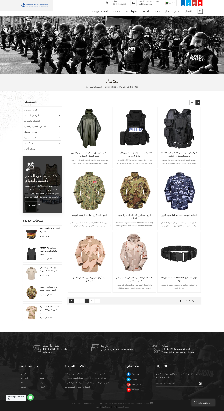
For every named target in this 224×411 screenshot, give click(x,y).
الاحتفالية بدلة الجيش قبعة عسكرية (50, 230)
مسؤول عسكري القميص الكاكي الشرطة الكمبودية (49, 269)
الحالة (42, 373)
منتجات (116, 11)
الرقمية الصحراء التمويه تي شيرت (78, 378)
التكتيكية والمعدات (32, 121)
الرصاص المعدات (31, 115)
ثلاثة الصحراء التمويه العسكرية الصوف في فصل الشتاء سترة (134, 279)
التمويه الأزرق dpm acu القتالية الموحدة (179, 215)
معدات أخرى (29, 149)
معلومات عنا (132, 11)
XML (114, 407)
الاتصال (188, 11)
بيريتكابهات (28, 143)
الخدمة (146, 11)
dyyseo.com (130, 403)
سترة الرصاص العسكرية (74, 373)
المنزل (23, 373)
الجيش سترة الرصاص (100, 382)
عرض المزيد (44, 236)
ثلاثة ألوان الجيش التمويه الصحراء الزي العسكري (89, 279)
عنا (22, 382)
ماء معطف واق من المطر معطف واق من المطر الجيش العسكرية (89, 154)
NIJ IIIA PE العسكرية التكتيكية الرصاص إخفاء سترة (49, 251)
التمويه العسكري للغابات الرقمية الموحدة (89, 215)
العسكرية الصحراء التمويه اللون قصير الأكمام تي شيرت (49, 309)
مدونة (97, 407)
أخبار (167, 11)
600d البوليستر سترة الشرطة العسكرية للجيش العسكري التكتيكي (179, 154)
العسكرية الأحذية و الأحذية (35, 126)
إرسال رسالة (204, 402)
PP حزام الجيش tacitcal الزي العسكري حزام (179, 279)
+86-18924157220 (118, 4)
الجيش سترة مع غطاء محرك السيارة (78, 382)
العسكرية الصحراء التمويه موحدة (77, 387)
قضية (157, 11)
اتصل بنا (32, 204)
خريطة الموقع (106, 407)
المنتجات (24, 378)
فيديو (177, 11)
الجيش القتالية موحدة (100, 378)
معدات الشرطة (30, 132)
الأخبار (42, 378)
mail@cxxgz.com (145, 4)
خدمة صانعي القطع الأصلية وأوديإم (41, 177)
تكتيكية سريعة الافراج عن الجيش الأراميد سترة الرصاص (134, 154)
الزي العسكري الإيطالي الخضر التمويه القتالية (134, 217)
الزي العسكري (30, 110)
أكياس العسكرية (31, 137)
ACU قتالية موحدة (99, 373)
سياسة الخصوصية (123, 407)
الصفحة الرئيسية (100, 11)
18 (92, 300)
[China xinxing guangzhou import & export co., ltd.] (34, 5)
